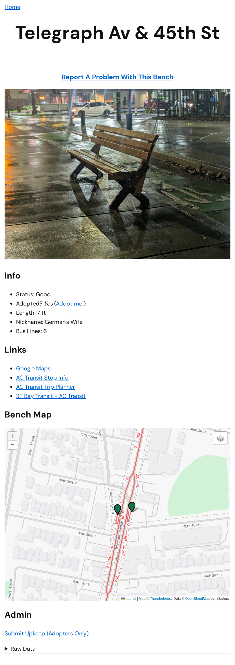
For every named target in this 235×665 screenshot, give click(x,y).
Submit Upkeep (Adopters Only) (47, 633)
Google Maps (33, 368)
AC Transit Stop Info (42, 377)
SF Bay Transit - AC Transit (51, 396)
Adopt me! (70, 303)
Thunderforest (161, 598)
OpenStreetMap (197, 598)
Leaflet (130, 598)
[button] (117, 508)
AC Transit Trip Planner (45, 387)
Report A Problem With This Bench (117, 77)
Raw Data (23, 648)
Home (12, 7)
